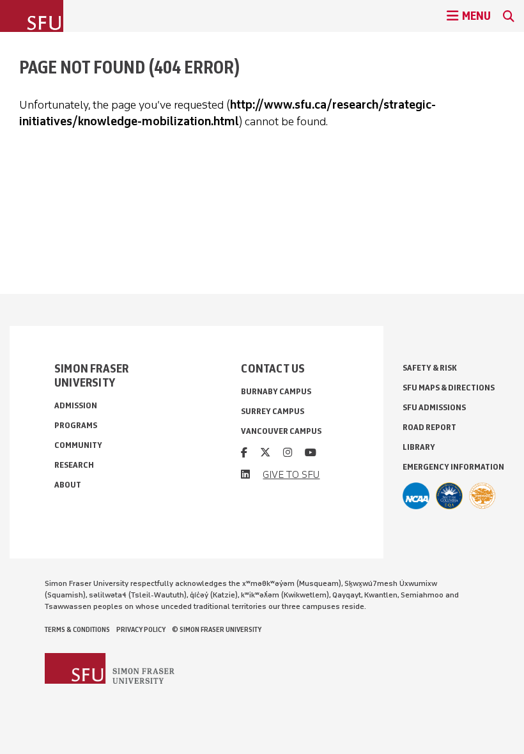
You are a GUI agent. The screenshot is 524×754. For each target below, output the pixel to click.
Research (74, 464)
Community (78, 445)
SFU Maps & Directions (449, 387)
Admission (75, 405)
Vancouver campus (281, 431)
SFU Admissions (434, 407)
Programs (75, 425)
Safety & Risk (430, 367)
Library (419, 447)
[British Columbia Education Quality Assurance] (449, 495)
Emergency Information (453, 466)
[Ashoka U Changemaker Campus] (482, 495)
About (67, 484)
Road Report (429, 427)
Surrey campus (272, 411)
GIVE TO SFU (291, 474)
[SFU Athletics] (416, 495)
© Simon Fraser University (216, 629)
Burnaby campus (276, 391)
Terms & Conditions (77, 629)
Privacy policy (141, 629)
